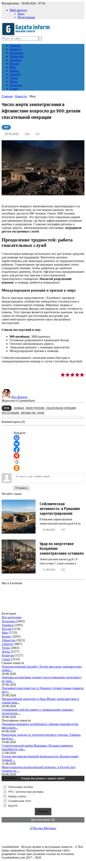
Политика (8, 621)
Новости (21, 96)
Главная (7, 96)
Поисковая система (20, 787)
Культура (8, 655)
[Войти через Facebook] (17, 450)
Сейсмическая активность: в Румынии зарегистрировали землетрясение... (60, 511)
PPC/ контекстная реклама (25, 792)
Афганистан (28, 413)
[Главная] (27, 34)
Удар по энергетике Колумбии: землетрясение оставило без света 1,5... (62, 550)
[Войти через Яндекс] (17, 456)
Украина (7, 625)
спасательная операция (61, 408)
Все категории (12, 617)
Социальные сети (19, 801)
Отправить (21, 487)
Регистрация (26, 17)
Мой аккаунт (18, 10)
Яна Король (19, 397)
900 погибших (10, 413)
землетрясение (34, 408)
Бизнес (6, 636)
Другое (13, 805)
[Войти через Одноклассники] (17, 468)
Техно (6, 647)
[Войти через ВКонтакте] (17, 444)
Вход (21, 13)
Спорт (6, 659)
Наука (6, 651)
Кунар (40, 413)
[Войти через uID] (17, 438)
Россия (6, 629)
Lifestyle (7, 644)
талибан (19, 408)
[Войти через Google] (17, 462)
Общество (9, 640)
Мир (6, 127)
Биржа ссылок (17, 796)
